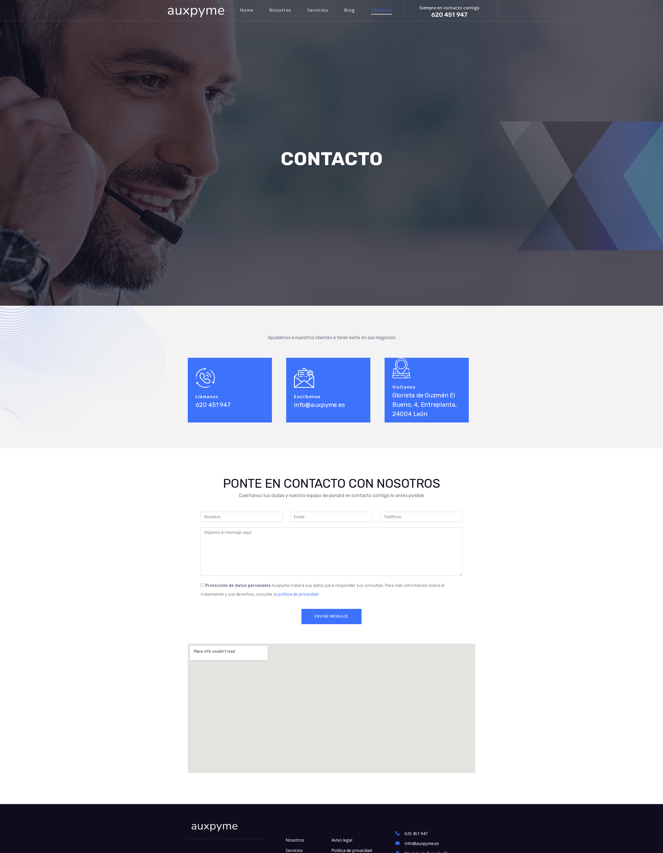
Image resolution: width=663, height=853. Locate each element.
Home (246, 10)
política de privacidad (298, 594)
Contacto (381, 10)
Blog (349, 10)
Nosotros (280, 10)
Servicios (317, 10)
